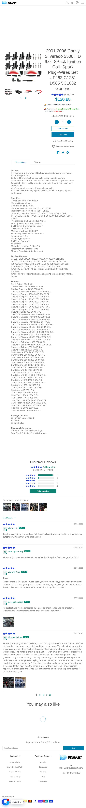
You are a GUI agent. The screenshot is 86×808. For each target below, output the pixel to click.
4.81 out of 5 (49, 467)
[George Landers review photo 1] (8, 621)
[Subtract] (57, 122)
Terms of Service (15, 782)
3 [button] (43, 695)
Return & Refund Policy (15, 767)
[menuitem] (67, 2)
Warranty (43, 772)
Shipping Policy (15, 762)
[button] (67, 2)
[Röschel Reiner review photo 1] (8, 682)
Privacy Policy (15, 777)
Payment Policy (15, 772)
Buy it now (62, 134)
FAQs (43, 777)
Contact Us (43, 767)
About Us (43, 762)
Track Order (43, 782)
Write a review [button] (43, 491)
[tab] (20, 162)
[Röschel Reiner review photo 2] (20, 682)
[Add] (69, 122)
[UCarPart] (9, 2)
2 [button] (40, 695)
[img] (9, 524)
